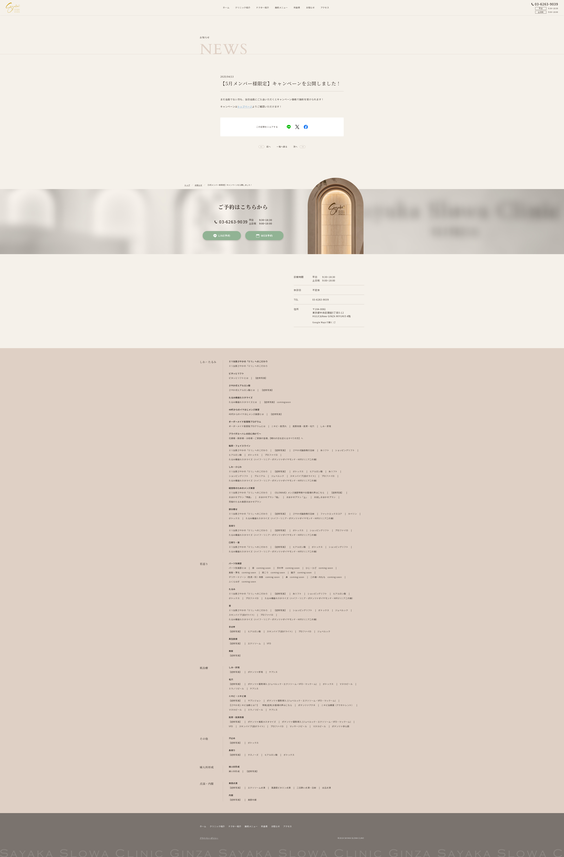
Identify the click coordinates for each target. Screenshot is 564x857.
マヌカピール (346, 683)
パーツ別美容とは (238, 567)
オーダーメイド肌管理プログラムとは (247, 426)
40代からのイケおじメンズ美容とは (246, 414)
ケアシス (273, 671)
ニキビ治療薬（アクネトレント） (337, 705)
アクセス (325, 7)
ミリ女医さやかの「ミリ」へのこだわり (248, 365)
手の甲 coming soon (288, 567)
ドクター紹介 (262, 7)
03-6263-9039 (546, 4)
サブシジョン (254, 700)
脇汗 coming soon (301, 572)
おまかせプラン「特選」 (241, 497)
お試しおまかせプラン (325, 497)
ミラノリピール (237, 688)
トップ (187, 185)
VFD (269, 643)
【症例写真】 (260, 377)
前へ (268, 146)
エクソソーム (254, 643)
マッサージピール (298, 726)
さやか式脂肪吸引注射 (304, 450)
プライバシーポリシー (209, 838)
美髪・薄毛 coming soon (243, 572)
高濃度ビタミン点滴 (281, 787)
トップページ (244, 106)
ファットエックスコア (331, 513)
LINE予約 (224, 235)
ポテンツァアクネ (307, 705)
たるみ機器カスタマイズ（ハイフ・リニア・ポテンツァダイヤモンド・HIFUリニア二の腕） (273, 459)
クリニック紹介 (242, 7)
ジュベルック (278, 475)
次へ (295, 146)
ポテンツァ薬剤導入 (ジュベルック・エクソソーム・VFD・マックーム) (282, 683)
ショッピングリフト (345, 450)
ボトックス (253, 454)
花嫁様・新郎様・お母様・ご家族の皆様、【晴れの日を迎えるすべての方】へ (266, 438)
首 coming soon (261, 567)
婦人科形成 (234, 771)
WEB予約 (267, 235)
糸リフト (325, 450)
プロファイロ (271, 454)
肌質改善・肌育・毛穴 (304, 426)
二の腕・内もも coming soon (326, 577)
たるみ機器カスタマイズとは (243, 402)
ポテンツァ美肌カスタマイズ (262, 721)
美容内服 (252, 799)
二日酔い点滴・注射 (307, 787)
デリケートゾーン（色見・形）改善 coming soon (254, 577)
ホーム (226, 7)
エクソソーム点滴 (257, 787)
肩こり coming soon (273, 572)
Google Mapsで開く (322, 322)
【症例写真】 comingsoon (277, 402)
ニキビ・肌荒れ (279, 426)
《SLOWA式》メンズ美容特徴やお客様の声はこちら (299, 492)
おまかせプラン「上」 (297, 497)
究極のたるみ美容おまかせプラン (245, 501)
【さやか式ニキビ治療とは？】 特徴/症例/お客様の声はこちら (261, 705)
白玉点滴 (326, 787)
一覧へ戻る (282, 146)
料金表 (297, 7)
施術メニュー (281, 7)
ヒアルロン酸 (235, 454)
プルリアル (260, 475)
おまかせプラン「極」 (270, 497)
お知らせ (310, 7)
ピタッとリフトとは (239, 377)
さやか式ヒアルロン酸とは (242, 390)
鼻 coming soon (295, 577)
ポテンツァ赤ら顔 (340, 726)
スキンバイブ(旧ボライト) (303, 475)
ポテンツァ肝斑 (256, 671)
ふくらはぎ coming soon (242, 581)
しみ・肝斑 (325, 426)
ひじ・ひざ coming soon (319, 567)
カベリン (352, 513)
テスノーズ (253, 754)
